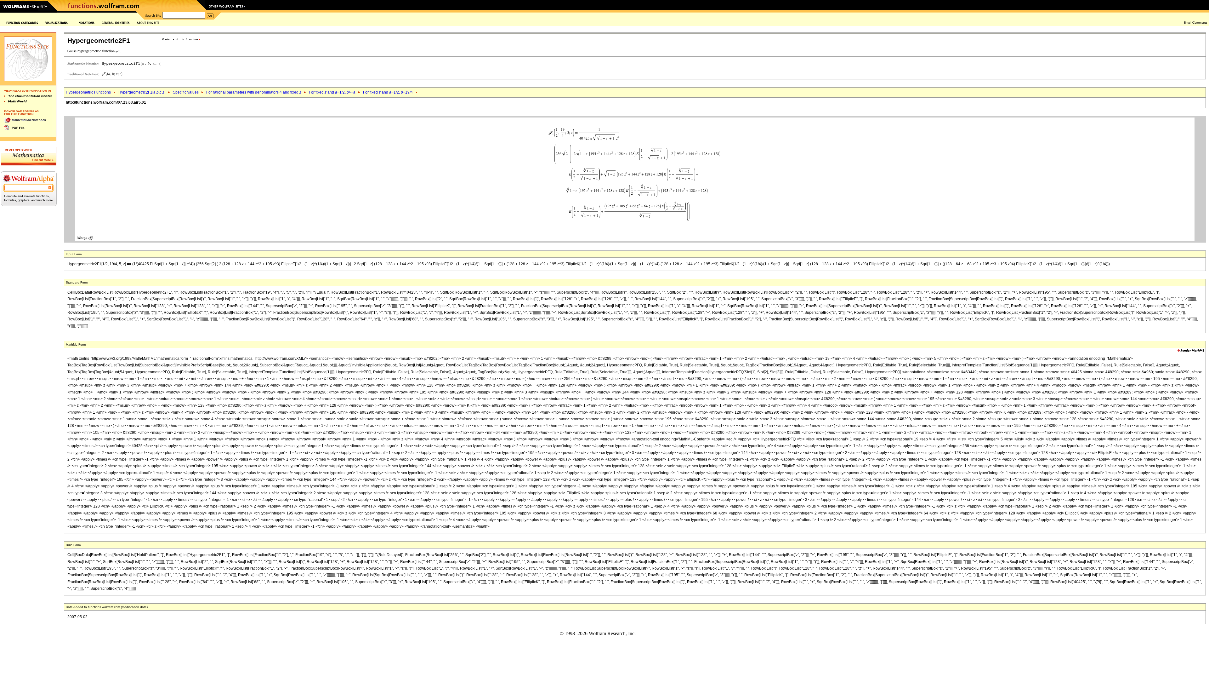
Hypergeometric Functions (88, 92)
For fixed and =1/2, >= (332, 92)
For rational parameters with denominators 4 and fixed (253, 92)
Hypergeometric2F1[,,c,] (141, 92)
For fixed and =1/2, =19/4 (388, 92)
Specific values (186, 92)
